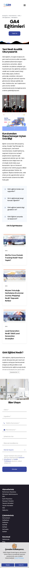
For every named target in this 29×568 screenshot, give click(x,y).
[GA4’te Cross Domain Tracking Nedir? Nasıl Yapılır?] (14, 235)
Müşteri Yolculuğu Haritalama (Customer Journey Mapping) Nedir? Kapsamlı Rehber (14, 295)
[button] (1, 561)
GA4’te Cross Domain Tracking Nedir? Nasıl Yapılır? (14, 257)
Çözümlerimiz (8, 515)
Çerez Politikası (19, 558)
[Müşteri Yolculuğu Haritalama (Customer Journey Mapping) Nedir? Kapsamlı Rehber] (14, 270)
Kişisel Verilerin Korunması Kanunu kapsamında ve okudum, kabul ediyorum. (14, 459)
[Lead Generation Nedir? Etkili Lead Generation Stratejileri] (14, 311)
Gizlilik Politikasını (11, 460)
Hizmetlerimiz (8, 489)
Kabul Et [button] (21, 565)
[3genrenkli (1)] (7, 4)
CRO (6, 250)
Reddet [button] (8, 565)
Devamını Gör (13, 372)
